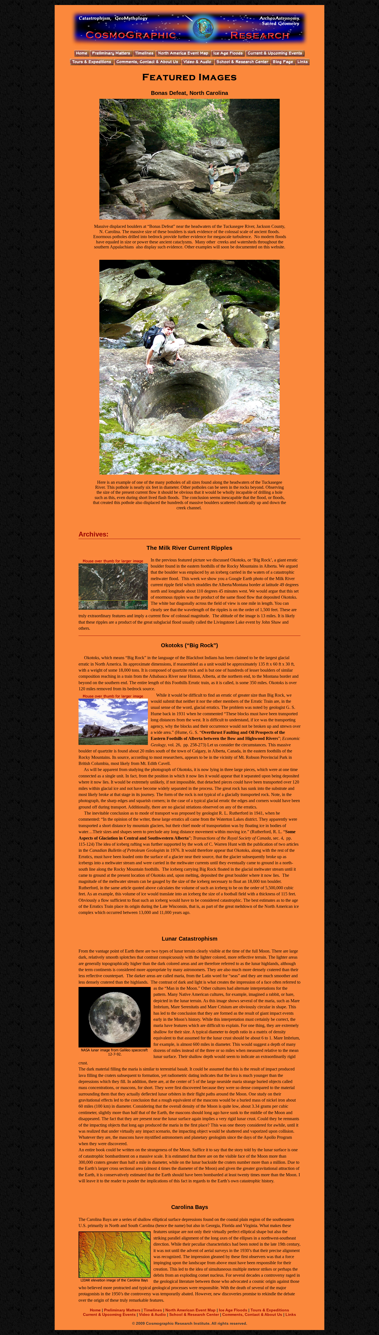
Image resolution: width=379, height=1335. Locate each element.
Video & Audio (152, 1314)
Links (290, 1314)
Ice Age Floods (233, 1310)
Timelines (153, 1310)
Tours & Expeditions (270, 1310)
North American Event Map (190, 1310)
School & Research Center (194, 1314)
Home (96, 1310)
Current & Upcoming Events (109, 1314)
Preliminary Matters (123, 1310)
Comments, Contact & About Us (252, 1314)
